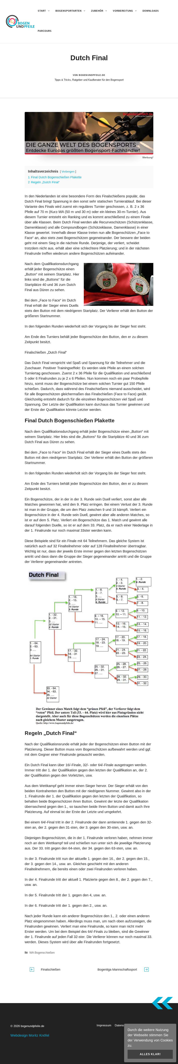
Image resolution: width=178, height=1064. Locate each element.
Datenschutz (123, 1025)
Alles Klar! (150, 1054)
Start (42, 11)
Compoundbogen (74, 227)
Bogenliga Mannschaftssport (117, 969)
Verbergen (68, 171)
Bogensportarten (68, 11)
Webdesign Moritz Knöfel (29, 1035)
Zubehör (97, 11)
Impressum (104, 1025)
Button (45, 311)
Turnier (99, 206)
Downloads (151, 11)
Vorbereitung (123, 11)
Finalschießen (35, 352)
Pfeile (29, 212)
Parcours (45, 31)
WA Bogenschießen (42, 952)
